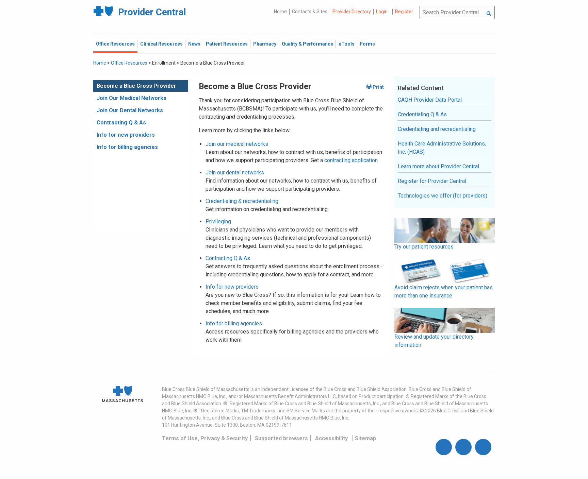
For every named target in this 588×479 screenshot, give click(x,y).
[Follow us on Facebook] (444, 447)
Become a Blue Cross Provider (136, 86)
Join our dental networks (235, 172)
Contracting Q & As (121, 122)
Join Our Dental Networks (130, 110)
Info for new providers (126, 135)
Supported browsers (281, 438)
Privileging (218, 221)
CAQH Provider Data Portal (430, 100)
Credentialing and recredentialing (437, 129)
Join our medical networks (237, 144)
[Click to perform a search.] (489, 14)
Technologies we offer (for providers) (442, 195)
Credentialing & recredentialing (242, 201)
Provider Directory (351, 11)
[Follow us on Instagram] (463, 447)
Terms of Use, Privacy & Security (205, 438)
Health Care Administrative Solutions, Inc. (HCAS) (442, 147)
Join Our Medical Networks (131, 98)
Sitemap (365, 438)
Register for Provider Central (432, 181)
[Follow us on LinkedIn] (483, 447)
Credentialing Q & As (422, 114)
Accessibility (331, 438)
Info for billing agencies (127, 147)
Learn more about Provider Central (438, 166)
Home (280, 11)
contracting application (351, 160)
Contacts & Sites (309, 11)
